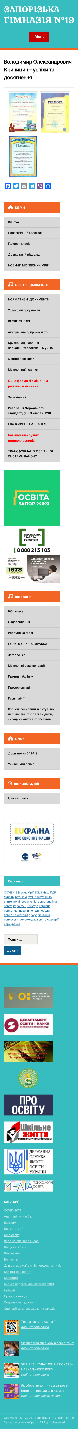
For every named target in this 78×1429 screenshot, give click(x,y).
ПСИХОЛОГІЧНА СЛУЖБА (27, 644)
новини (24, 910)
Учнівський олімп (21, 764)
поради (45, 910)
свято (42, 919)
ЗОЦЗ (38, 892)
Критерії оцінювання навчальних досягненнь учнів (30, 345)
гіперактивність (28, 901)
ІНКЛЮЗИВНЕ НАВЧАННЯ (27, 424)
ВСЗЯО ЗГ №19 (19, 321)
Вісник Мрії (25, 892)
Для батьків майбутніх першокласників (32, 1265)
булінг (32, 897)
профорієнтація (39, 915)
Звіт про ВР (16, 655)
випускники (44, 897)
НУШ (46, 892)
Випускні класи (15, 1247)
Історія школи (18, 798)
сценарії (52, 919)
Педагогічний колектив (25, 233)
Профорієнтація (19, 687)
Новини (9, 1290)
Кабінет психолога (17, 1272)
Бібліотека (16, 611)
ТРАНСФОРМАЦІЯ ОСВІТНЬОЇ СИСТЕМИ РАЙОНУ (30, 453)
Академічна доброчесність (28, 332)
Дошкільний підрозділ (24, 254)
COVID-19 (10, 892)
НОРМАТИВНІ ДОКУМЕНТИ (28, 299)
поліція (34, 910)
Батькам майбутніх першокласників (23, 437)
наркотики (11, 910)
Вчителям (11, 1259)
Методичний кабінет (23, 369)
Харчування (17, 397)
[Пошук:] (32, 939)
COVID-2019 (12, 1210)
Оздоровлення (19, 622)
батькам (21, 897)
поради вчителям (16, 915)
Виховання (12, 1253)
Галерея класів (19, 244)
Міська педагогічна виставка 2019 (29, 1284)
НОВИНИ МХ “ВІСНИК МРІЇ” (28, 265)
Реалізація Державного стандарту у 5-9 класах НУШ (29, 410)
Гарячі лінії (16, 698)
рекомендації (28, 919)
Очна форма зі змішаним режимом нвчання (28, 383)
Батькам (10, 1223)
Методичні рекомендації (26, 666)
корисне (44, 906)
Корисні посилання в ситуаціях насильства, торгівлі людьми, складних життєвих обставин (31, 714)
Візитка (13, 222)
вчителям (10, 901)
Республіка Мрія (20, 633)
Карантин (11, 1278)
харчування (12, 924)
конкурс (32, 906)
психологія (11, 919)
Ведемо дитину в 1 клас (21, 1241)
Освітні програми (21, 359)
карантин (19, 906)
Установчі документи (24, 310)
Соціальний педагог (18, 1302)
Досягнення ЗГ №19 (22, 753)
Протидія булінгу (20, 676)
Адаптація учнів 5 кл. (19, 1216)
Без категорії (13, 1229)
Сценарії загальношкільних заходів (29, 1308)
